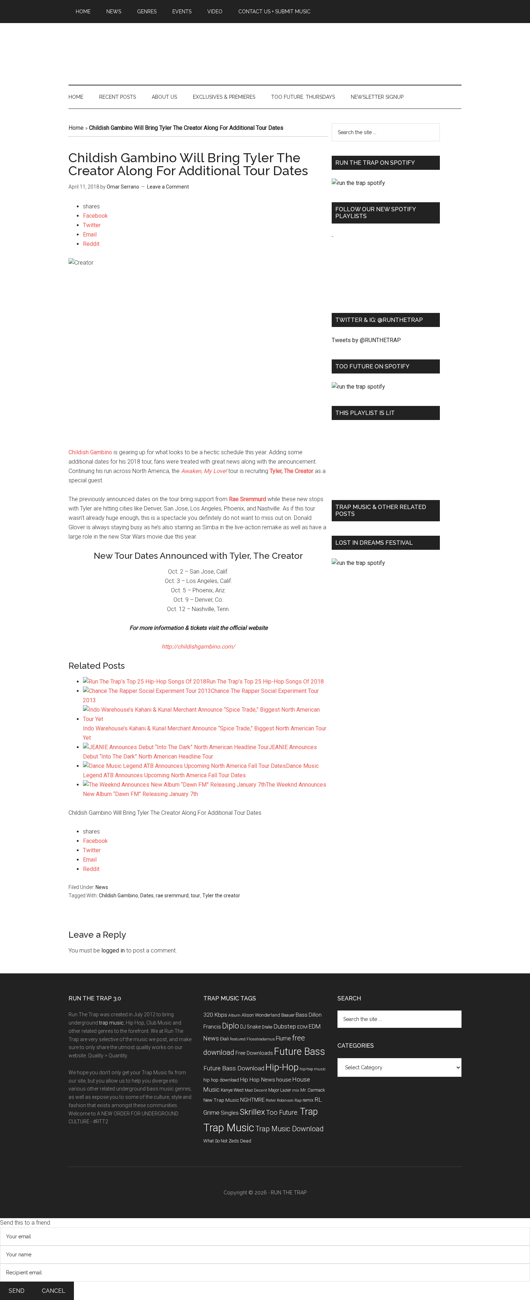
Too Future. (282, 1112)
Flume (283, 1038)
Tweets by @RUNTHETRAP (366, 340)
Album (234, 1015)
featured (238, 1039)
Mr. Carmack (312, 1090)
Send (17, 1290)
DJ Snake (250, 1027)
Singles (230, 1113)
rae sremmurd (172, 895)
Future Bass (299, 1051)
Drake (267, 1027)
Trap (309, 1111)
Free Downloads (254, 1053)
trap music (111, 1023)
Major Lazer (279, 1090)
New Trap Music (221, 1100)
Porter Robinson (279, 1100)
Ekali (224, 1039)
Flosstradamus (261, 1039)
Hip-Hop (282, 1067)
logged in (113, 950)
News (102, 887)
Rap (298, 1100)
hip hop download (221, 1080)
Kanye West (232, 1090)
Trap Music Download (289, 1129)
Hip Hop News (257, 1079)
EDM (302, 1027)
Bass (302, 1015)
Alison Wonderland (261, 1015)
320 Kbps (215, 1015)
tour (195, 895)
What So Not (215, 1141)
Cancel (53, 1290)
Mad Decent (256, 1090)
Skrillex (252, 1112)
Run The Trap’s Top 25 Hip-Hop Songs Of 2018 (265, 681)
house (283, 1079)
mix (295, 1090)
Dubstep (284, 1026)
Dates (147, 895)
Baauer (288, 1015)
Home (76, 127)
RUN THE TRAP (288, 1192)
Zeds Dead (240, 1141)
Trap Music (228, 1128)
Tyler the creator (221, 895)
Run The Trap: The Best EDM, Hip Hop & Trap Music (265, 46)
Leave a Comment (168, 187)
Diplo (230, 1025)
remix (307, 1100)
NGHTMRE (252, 1100)
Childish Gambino (90, 452)
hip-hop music (313, 1069)
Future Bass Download (233, 1068)
